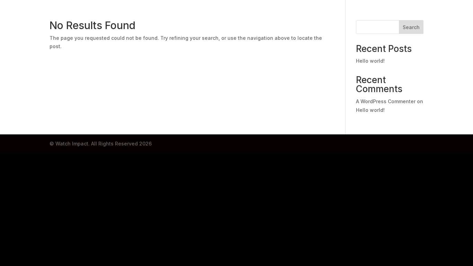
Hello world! (370, 61)
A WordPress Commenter (386, 101)
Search (411, 27)
